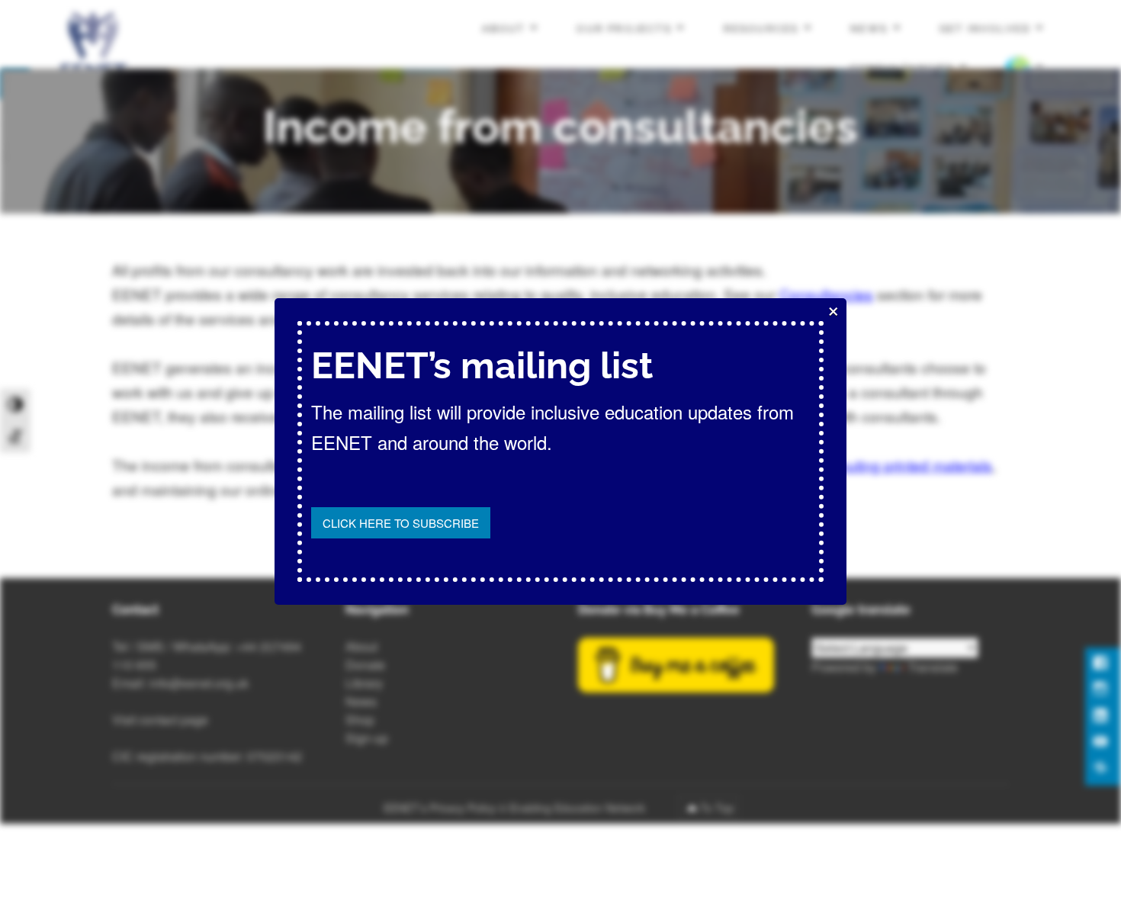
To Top (717, 807)
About (503, 28)
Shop (359, 719)
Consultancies (826, 294)
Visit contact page (160, 719)
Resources (761, 28)
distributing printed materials (900, 465)
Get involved (985, 28)
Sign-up (366, 738)
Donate (365, 664)
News (869, 28)
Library (364, 683)
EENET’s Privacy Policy (440, 807)
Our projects (624, 28)
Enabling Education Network (578, 807)
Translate (932, 667)
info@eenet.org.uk (199, 683)
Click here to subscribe (401, 523)
